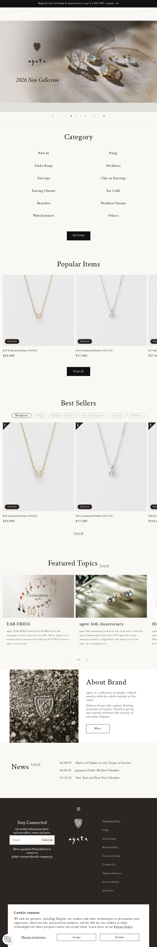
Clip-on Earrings (113, 178)
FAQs (105, 830)
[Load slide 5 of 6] (80, 116)
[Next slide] (94, 116)
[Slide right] (87, 660)
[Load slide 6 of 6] (85, 116)
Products (136, 415)
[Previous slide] (53, 116)
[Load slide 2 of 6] (66, 116)
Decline (119, 937)
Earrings (44, 178)
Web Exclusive (43, 215)
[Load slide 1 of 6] (61, 116)
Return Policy (110, 847)
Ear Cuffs (113, 191)
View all (78, 371)
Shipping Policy (111, 821)
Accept (76, 937)
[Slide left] (70, 660)
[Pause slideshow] (104, 116)
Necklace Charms (113, 203)
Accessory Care (111, 856)
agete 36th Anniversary (101, 624)
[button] (8, 15)
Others (113, 215)
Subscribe (47, 840)
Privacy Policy (123, 927)
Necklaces (113, 166)
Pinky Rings (44, 166)
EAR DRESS (18, 624)
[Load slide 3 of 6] (71, 116)
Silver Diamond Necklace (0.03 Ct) (94, 350)
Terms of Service (112, 873)
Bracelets (43, 203)
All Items (79, 235)
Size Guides (109, 838)
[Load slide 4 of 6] (76, 116)
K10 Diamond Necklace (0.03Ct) (20, 350)
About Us (107, 890)
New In (43, 153)
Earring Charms (43, 191)
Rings (113, 153)
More (97, 728)
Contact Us (108, 864)
